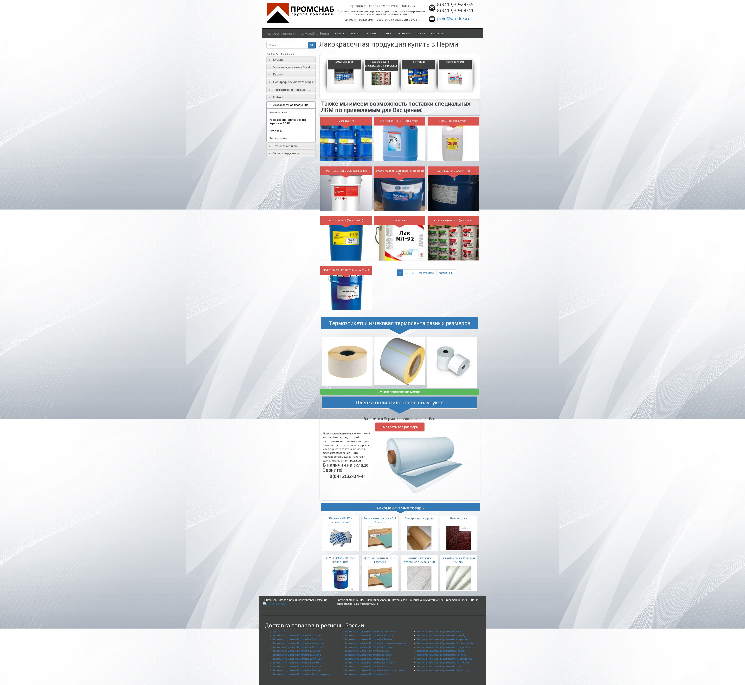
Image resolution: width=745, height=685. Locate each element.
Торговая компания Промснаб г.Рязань (368, 639)
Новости (356, 33)
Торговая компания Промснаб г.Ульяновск (299, 643)
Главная (340, 33)
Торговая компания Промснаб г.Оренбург (442, 635)
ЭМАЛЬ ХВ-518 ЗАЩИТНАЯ (453, 170)
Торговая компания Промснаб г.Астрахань (443, 639)
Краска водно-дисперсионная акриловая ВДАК (288, 121)
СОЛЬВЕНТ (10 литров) (453, 120)
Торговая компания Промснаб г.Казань (368, 654)
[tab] (291, 59)
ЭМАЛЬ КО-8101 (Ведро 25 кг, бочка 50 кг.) (399, 172)
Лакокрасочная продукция (290, 105)
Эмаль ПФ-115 (346, 120)
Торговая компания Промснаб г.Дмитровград (301, 674)
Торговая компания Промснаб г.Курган (440, 631)
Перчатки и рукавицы (286, 153)
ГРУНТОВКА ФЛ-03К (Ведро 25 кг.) (346, 170)
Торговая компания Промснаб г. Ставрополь (444, 647)
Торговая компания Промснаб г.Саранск (297, 635)
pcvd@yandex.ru (453, 18)
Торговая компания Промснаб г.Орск (439, 666)
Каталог (372, 33)
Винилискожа (458, 518)
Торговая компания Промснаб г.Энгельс (297, 670)
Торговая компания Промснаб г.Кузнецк (297, 658)
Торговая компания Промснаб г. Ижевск (441, 654)
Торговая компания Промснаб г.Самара (297, 654)
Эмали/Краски (278, 112)
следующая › (426, 272)
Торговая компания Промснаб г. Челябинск (443, 662)
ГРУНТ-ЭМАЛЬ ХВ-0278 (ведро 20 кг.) (346, 270)
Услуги (421, 33)
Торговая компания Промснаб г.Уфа (367, 650)
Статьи (387, 33)
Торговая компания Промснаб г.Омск (367, 674)
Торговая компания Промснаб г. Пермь (297, 33)
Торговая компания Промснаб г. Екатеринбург (445, 658)
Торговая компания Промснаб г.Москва (369, 635)
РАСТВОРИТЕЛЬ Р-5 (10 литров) (399, 120)
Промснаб (279, 631)
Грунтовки (275, 130)
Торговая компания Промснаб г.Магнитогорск (445, 670)
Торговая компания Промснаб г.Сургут (368, 666)
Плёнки (278, 97)
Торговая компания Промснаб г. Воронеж (298, 647)
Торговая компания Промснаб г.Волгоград (298, 662)
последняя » (446, 272)
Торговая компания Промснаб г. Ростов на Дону (446, 643)
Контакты (437, 33)
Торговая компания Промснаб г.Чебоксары (371, 631)
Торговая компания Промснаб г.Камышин (370, 662)
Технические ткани (285, 146)
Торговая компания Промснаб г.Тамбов (297, 650)
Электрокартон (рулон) (419, 518)
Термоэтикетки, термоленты (292, 89)
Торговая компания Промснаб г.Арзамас (369, 647)
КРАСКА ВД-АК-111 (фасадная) (453, 220)
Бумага (278, 59)
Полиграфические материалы (293, 82)
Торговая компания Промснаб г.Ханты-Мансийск (374, 670)
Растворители (278, 138)
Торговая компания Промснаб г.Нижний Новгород (376, 643)
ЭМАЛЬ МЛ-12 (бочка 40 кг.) (346, 220)
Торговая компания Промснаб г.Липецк (297, 666)
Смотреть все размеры (399, 427)
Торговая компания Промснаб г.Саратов (297, 639)
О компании (404, 33)
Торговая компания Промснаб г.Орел (367, 658)
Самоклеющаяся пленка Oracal (291, 67)
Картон (277, 74)
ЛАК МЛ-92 (399, 220)
